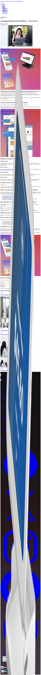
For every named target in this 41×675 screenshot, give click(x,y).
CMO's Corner (5, 10)
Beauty (4, 5)
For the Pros (5, 9)
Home (4, 4)
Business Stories (5, 8)
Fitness (4, 7)
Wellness (4, 6)
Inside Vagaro (5, 11)
